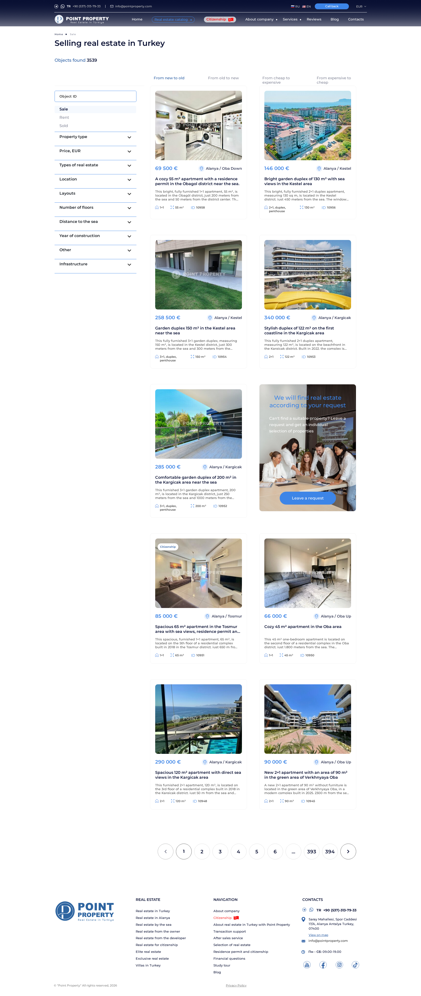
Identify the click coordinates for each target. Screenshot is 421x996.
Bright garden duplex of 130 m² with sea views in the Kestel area (304, 181)
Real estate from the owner (158, 931)
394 (330, 852)
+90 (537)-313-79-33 (84, 6)
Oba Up (344, 616)
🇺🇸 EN (306, 6)
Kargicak (343, 317)
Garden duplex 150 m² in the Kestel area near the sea (195, 330)
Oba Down (232, 168)
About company (226, 911)
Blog (335, 19)
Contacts (356, 19)
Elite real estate (148, 952)
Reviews (314, 19)
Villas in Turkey (148, 965)
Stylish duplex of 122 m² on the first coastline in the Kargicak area (299, 330)
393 (311, 852)
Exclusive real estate (152, 958)
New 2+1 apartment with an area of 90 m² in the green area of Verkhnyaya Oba (305, 775)
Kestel (345, 168)
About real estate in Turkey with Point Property (251, 924)
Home (137, 19)
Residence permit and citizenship (240, 952)
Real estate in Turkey (153, 911)
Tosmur (235, 616)
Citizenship (216, 19)
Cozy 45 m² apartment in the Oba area (303, 626)
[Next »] (348, 851)
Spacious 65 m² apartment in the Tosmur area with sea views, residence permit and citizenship (197, 629)
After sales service (228, 938)
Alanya (213, 168)
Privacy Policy (236, 985)
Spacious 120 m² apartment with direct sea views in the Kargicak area (198, 775)
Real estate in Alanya (153, 918)
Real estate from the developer (161, 938)
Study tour (221, 965)
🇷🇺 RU (295, 6)
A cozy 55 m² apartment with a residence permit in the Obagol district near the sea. (197, 181)
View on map (318, 935)
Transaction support (229, 931)
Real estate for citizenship (157, 945)
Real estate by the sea (154, 924)
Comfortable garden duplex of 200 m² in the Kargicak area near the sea (195, 480)
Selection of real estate (231, 945)
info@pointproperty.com (133, 6)
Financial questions (229, 958)
